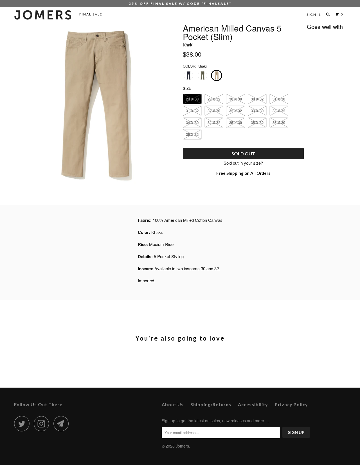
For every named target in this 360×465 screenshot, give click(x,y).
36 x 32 (192, 134)
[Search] (328, 14)
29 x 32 (214, 99)
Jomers (182, 446)
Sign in (314, 14)
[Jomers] (43, 14)
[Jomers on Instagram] (43, 423)
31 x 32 (192, 110)
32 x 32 (235, 110)
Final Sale (90, 14)
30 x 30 (235, 99)
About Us (173, 404)
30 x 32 (257, 99)
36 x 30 (279, 122)
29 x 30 (192, 99)
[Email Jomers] (62, 423)
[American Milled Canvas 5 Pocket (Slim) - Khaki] (95, 104)
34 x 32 (214, 122)
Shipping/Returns (210, 404)
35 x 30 (235, 122)
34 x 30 (192, 122)
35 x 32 (257, 122)
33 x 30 (257, 110)
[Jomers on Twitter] (23, 423)
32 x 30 (214, 110)
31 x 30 (279, 99)
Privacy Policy (291, 404)
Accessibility (253, 404)
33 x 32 (279, 110)
